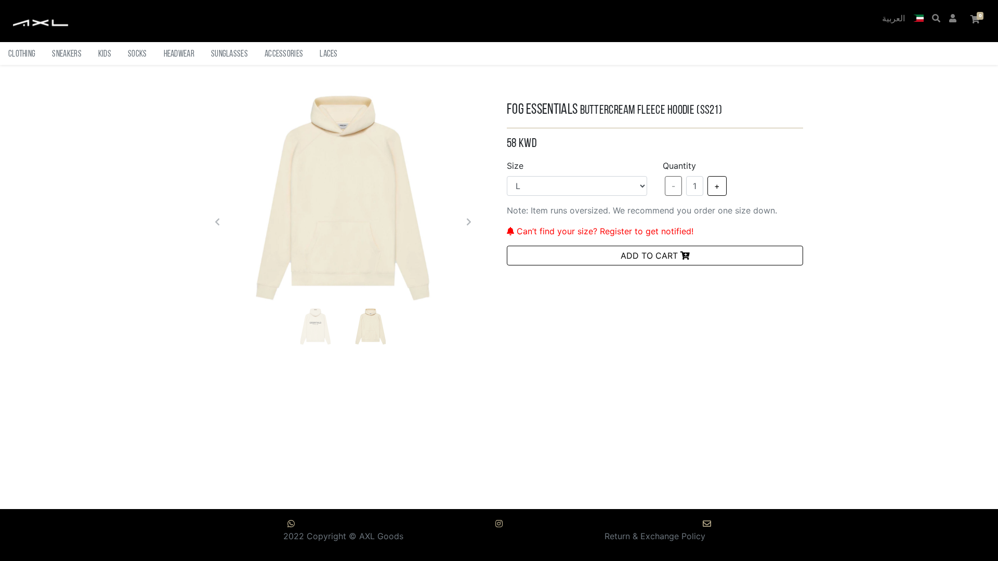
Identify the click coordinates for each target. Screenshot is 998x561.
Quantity (679, 166)
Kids (104, 54)
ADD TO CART (650, 255)
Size (515, 166)
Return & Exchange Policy (655, 536)
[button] (918, 19)
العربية (893, 19)
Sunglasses (229, 54)
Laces (329, 54)
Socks (137, 54)
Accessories (284, 54)
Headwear (179, 54)
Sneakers (66, 54)
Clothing (21, 54)
